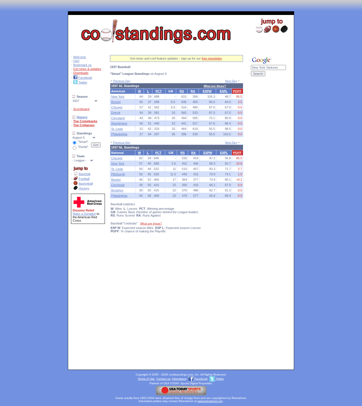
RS (182, 91)
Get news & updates (87, 69)
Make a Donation (84, 213)
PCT (159, 91)
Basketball (86, 183)
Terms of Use (146, 378)
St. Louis (117, 128)
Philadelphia (119, 134)
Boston (116, 102)
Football (84, 178)
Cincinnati (117, 185)
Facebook (84, 77)
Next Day (231, 80)
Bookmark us (82, 65)
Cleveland (118, 118)
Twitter (82, 82)
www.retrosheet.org (210, 401)
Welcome (79, 57)
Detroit (115, 112)
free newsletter (212, 58)
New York (117, 96)
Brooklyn (117, 190)
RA (193, 91)
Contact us (163, 378)
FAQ (76, 61)
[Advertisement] (268, 171)
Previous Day (121, 80)
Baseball (84, 174)
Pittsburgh (118, 174)
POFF (237, 91)
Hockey (84, 188)
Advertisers (179, 378)
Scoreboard (81, 109)
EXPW (207, 91)
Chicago (116, 107)
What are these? (215, 86)
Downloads (81, 73)
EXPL (224, 91)
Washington (119, 123)
